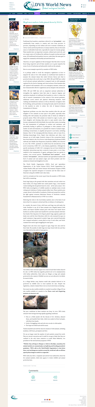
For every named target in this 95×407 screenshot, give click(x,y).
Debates (84, 13)
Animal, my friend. (75, 53)
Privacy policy (83, 401)
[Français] (90, 1)
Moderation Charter (82, 399)
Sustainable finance (76, 86)
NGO (25, 13)
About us (84, 397)
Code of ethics (83, 402)
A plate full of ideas (13, 87)
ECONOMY (43, 13)
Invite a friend (75, 137)
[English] (92, 1)
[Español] (94, 1)
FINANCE (69, 13)
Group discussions (76, 135)
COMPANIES (20, 13)
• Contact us (11, 4)
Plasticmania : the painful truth (75, 20)
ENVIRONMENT (61, 13)
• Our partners (12, 9)
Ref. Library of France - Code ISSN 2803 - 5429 (77, 404)
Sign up (84, 4)
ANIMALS (37, 13)
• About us (11, 2)
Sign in (84, 7)
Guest (12, 19)
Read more (16, 49)
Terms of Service (83, 396)
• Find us (11, 7)
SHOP (13, 13)
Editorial (12, 54)
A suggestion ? (75, 147)
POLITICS (31, 13)
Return (26, 19)
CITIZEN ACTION (52, 13)
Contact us (84, 398)
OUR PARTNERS (77, 13)
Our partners (83, 403)
